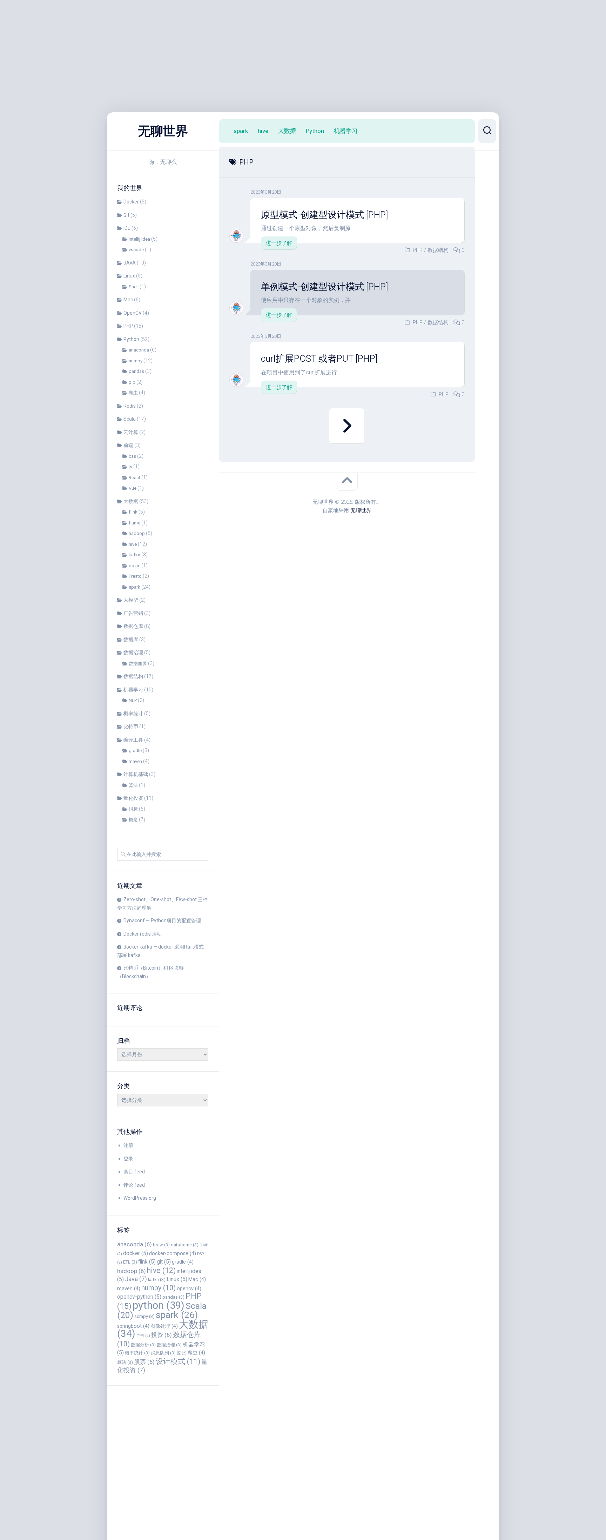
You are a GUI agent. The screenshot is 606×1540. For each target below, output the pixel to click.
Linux (129, 276)
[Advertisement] (210, 49)
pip (132, 382)
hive (133, 544)
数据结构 (133, 676)
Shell (134, 286)
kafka (134, 554)
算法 (133, 785)
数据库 (130, 639)
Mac (128, 299)
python (158, 1305)
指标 (133, 809)
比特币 (130, 726)
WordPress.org (139, 1198)
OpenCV (132, 313)
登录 (128, 1158)
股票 (144, 1361)
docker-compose (172, 1253)
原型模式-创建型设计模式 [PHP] (324, 214)
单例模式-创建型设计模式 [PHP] (324, 286)
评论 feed (134, 1185)
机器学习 (133, 689)
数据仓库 (133, 626)
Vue (132, 488)
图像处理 (164, 1326)
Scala (129, 419)
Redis (129, 406)
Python (131, 339)
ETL (130, 1262)
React (134, 477)
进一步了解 (279, 243)
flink (133, 512)
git (164, 1261)
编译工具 (133, 740)
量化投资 (133, 798)
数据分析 (143, 1344)
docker (135, 1253)
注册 (128, 1145)
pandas (136, 371)
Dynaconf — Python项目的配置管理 (162, 920)
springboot (133, 1326)
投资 (161, 1334)
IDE (126, 228)
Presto (135, 576)
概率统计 (133, 713)
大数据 (130, 501)
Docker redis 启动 (142, 934)
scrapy (144, 1316)
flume (134, 522)
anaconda (139, 350)
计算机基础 (135, 774)
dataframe (184, 1244)
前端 (128, 445)
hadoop (137, 533)
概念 (133, 819)
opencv (189, 1288)
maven (135, 761)
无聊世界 (163, 131)
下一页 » (347, 426)
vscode (136, 249)
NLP (133, 700)
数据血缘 (138, 663)
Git (126, 215)
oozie (134, 565)
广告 (143, 1335)
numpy (135, 360)
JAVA (129, 263)
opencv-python (139, 1296)
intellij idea (139, 239)
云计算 (130, 432)
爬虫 (133, 392)
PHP (128, 326)
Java (136, 1279)
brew (161, 1244)
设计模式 (178, 1361)
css (132, 456)
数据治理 (133, 652)
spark (134, 587)
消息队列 (163, 1352)
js (130, 466)
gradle (135, 750)
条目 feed (134, 1171)
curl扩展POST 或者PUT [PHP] (319, 358)
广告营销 (133, 613)
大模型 (130, 600)
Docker (131, 202)
